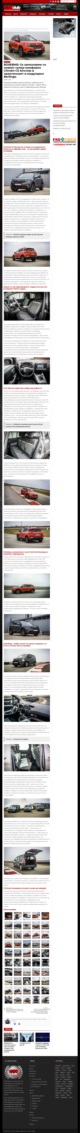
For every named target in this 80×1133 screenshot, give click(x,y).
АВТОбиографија (38, 1096)
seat (70, 1092)
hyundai (63, 1077)
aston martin (66, 1065)
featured (63, 1072)
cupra (69, 1070)
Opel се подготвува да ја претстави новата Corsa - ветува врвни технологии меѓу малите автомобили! (39, 1010)
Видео (66, 14)
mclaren (63, 1083)
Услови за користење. (11, 1113)
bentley (57, 1068)
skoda (57, 1095)
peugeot (62, 1090)
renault (65, 1092)
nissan (69, 1088)
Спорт (34, 1108)
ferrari (68, 1072)
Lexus (64, 1081)
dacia (57, 1072)
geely (68, 1074)
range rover (58, 1092)
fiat (73, 1072)
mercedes (70, 1083)
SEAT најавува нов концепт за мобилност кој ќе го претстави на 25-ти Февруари (14, 1010)
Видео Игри (36, 1101)
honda (57, 1077)
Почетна (8, 14)
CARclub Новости (38, 1118)
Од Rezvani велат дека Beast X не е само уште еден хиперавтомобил (64, 123)
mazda (57, 1083)
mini (57, 1088)
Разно (58, 14)
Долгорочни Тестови (39, 1082)
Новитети (23, 14)
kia (61, 1079)
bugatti (68, 1068)
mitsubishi (63, 1088)
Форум (15, 18)
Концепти (33, 14)
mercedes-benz (68, 1086)
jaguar (69, 1077)
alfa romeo (58, 1065)
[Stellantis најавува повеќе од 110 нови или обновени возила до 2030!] (42, 1037)
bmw (63, 1068)
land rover (58, 1081)
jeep (57, 1079)
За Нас (7, 18)
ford (57, 1074)
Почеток (6, 28)
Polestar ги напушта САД (61, 128)
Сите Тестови (36, 1079)
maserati (70, 1081)
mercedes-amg (59, 1086)
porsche (68, 1090)
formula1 (62, 1074)
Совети (34, 1103)
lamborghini (67, 1079)
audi (73, 1065)
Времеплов (36, 1098)
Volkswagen (64, 1097)
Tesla (68, 1095)
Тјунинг (51, 14)
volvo (71, 1097)
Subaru (62, 1095)
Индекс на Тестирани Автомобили (39, 1085)
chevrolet (58, 1070)
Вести (16, 14)
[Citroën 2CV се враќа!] (27, 1037)
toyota (57, 1097)
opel (57, 1090)
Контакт (35, 1120)
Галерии (35, 1106)
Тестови (42, 14)
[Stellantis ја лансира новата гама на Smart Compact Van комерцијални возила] (11, 1037)
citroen (64, 1070)
